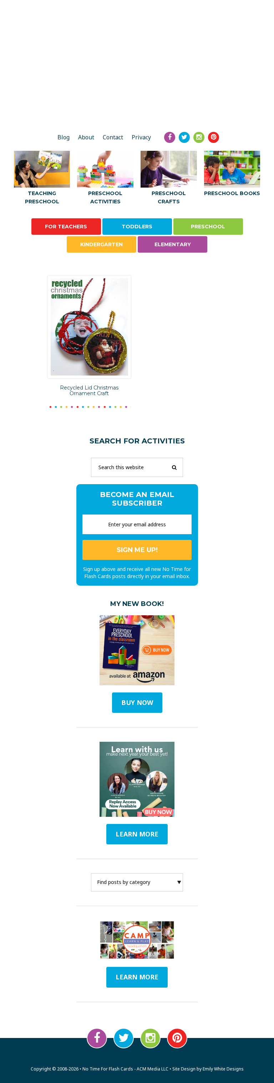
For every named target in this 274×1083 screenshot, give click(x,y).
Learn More (137, 977)
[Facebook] (169, 137)
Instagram (150, 1038)
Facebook (96, 1038)
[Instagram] (198, 137)
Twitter (123, 1038)
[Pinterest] (213, 137)
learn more (137, 834)
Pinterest (177, 1038)
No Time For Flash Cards (137, 101)
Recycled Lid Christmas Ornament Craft (89, 390)
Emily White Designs (223, 1069)
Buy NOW (137, 702)
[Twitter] (184, 137)
